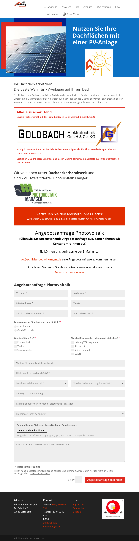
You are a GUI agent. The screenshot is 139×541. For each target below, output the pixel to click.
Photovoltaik (23, 342)
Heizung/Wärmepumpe (86, 342)
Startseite (52, 7)
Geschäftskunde (25, 330)
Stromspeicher (25, 350)
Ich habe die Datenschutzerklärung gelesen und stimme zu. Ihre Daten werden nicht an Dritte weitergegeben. (63, 472)
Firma (117, 7)
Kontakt (55, 14)
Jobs (77, 7)
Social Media (73, 14)
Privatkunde (23, 326)
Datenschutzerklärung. (69, 272)
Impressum (78, 504)
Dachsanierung (104, 7)
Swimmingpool (82, 350)
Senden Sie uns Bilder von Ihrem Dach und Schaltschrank (47, 425)
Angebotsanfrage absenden (104, 480)
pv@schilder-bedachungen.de (41, 259)
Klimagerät (80, 346)
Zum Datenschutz (40, 473)
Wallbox (21, 346)
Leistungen (88, 7)
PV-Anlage (66, 7)
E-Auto (78, 354)
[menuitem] (50, 6)
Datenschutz (79, 508)
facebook (77, 511)
